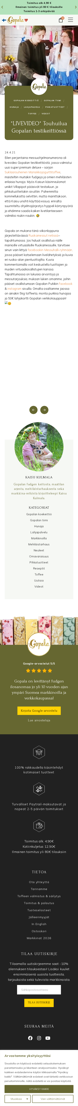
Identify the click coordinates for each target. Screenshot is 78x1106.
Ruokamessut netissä (43, 235)
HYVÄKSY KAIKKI (39, 1089)
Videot (39, 586)
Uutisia (39, 580)
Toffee (39, 574)
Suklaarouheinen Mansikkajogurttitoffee (33, 172)
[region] (39, 1078)
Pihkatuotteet (39, 562)
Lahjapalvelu (38, 532)
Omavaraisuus (39, 556)
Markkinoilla (39, 538)
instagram (14, 288)
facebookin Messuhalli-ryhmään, (50, 250)
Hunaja (39, 526)
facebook (65, 284)
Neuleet (39, 550)
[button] (70, 20)
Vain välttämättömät (53, 1099)
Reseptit (39, 568)
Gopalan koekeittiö (39, 514)
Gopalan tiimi (39, 520)
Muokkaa (16, 1099)
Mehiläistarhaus (39, 544)
